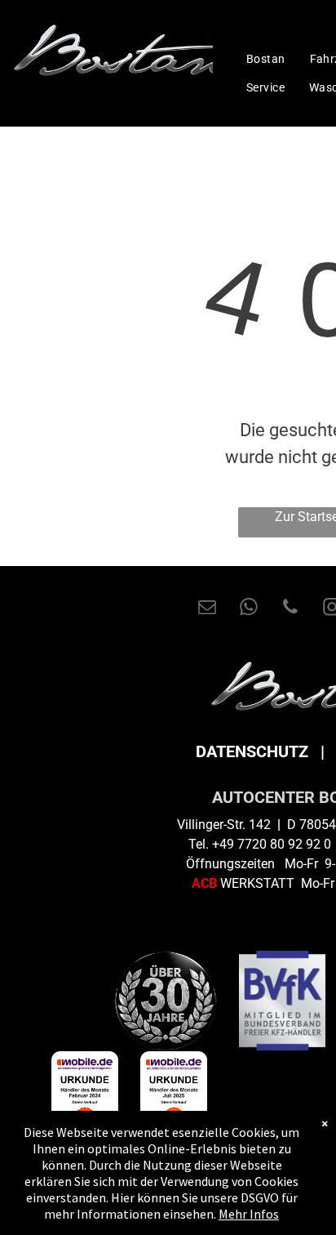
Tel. (198, 844)
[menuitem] (266, 59)
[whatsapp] (249, 609)
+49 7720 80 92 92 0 (271, 844)
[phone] (290, 609)
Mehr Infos (249, 1214)
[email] (207, 609)
